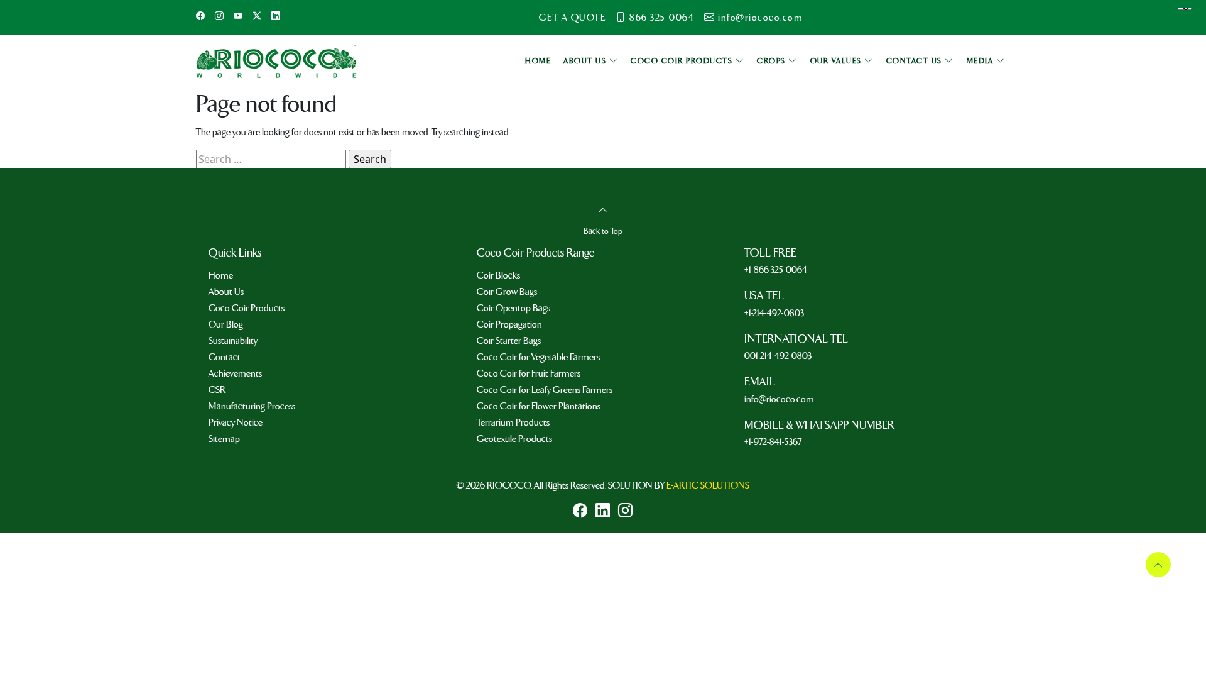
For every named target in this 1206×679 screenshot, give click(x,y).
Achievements (235, 373)
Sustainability (233, 340)
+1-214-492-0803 (774, 313)
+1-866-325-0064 (775, 269)
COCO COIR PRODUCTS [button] (683, 61)
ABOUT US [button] (586, 61)
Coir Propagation (509, 324)
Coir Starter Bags (509, 340)
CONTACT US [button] (915, 61)
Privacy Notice (236, 422)
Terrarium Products (513, 422)
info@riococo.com (760, 17)
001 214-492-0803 (778, 356)
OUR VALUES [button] (837, 61)
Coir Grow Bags (507, 291)
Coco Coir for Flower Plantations (538, 406)
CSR (217, 389)
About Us (226, 291)
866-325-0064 (661, 17)
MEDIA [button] (981, 61)
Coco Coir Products (247, 308)
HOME (538, 61)
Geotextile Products (514, 438)
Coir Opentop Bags (513, 308)
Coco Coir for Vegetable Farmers (538, 357)
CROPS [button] (772, 61)
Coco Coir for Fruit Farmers (528, 373)
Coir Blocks (498, 275)
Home (221, 275)
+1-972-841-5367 (772, 442)
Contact (225, 357)
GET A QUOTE (572, 17)
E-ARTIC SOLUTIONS (707, 485)
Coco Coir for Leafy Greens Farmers (544, 389)
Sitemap (224, 438)
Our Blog (226, 324)
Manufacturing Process (252, 406)
